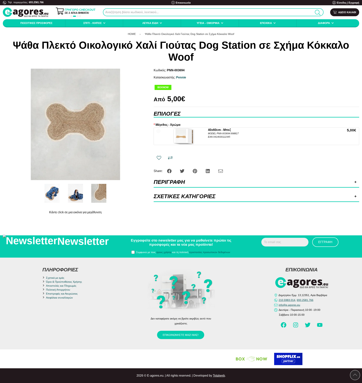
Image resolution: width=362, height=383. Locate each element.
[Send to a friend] (220, 170)
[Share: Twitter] (182, 170)
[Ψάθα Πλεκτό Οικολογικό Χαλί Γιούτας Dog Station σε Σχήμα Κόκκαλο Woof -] (52, 193)
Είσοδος (342, 2)
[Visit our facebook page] (284, 326)
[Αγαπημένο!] (159, 157)
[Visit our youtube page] (320, 326)
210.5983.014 (287, 300)
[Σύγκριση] (170, 157)
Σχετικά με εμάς (55, 277)
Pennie (181, 77)
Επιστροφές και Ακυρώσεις (62, 293)
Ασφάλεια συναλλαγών (59, 297)
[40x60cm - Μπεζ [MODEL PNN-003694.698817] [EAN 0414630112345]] (181, 136)
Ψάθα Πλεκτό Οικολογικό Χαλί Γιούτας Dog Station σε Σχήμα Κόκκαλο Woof (189, 33)
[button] (71, 16)
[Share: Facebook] (169, 170)
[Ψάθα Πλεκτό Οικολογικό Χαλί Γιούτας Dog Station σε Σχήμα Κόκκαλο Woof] (75, 124)
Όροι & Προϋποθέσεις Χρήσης (64, 281)
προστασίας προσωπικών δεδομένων (209, 252)
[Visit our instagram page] (296, 326)
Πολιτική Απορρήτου (58, 289)
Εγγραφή (354, 2)
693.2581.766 (36, 2)
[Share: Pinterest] (195, 170)
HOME (132, 33)
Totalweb (219, 375)
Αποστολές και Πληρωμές (61, 285)
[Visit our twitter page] (308, 326)
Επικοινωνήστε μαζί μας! (181, 334)
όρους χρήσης (163, 252)
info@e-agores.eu (289, 304)
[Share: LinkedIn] (208, 170)
